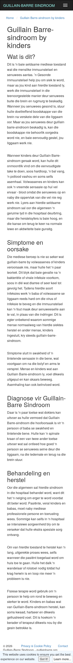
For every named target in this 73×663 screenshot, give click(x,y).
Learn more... (62, 659)
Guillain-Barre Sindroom (29, 5)
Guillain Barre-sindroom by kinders (42, 18)
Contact (63, 646)
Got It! (44, 659)
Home (10, 18)
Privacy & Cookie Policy (36, 646)
